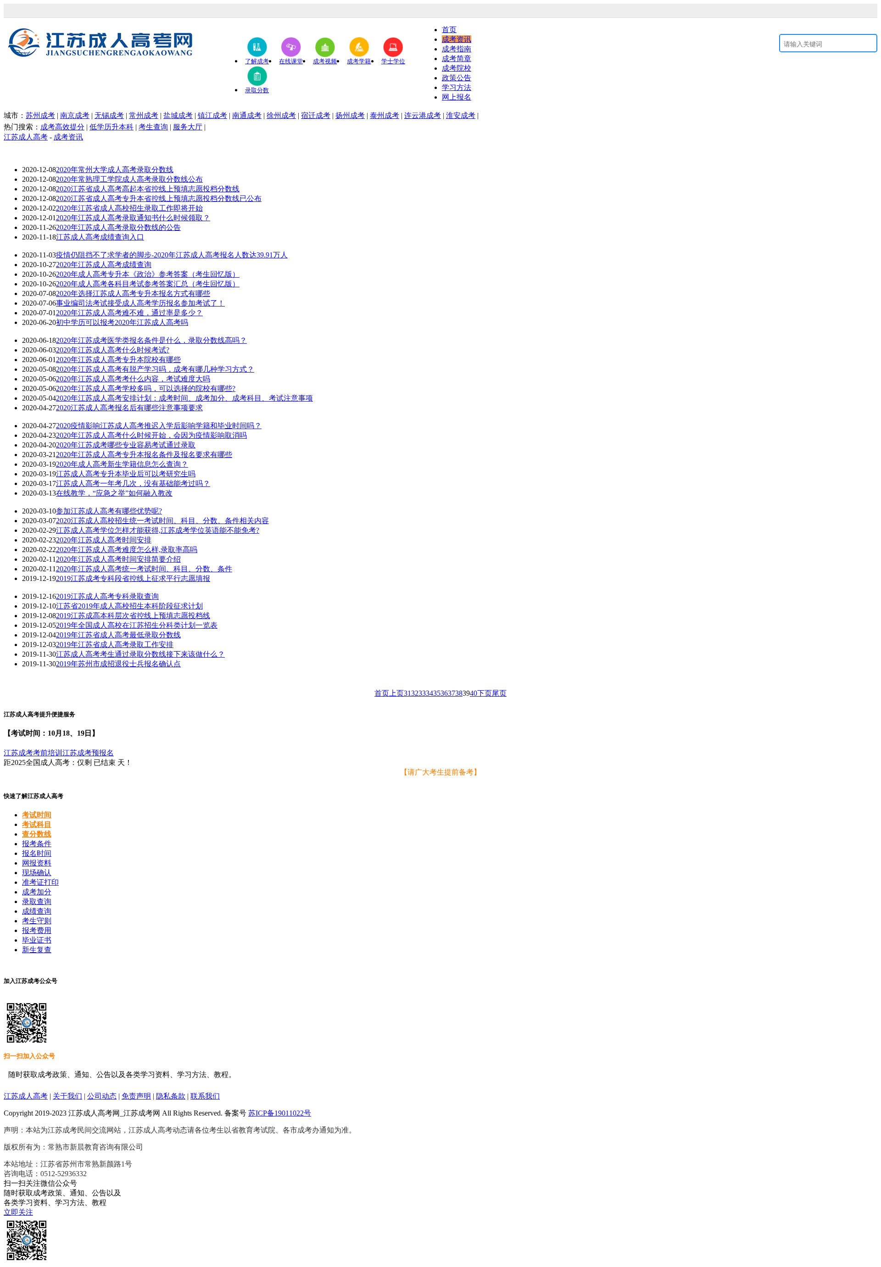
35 (436, 693)
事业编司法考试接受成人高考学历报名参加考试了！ (140, 303)
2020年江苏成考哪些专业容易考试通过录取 (125, 445)
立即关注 (18, 1212)
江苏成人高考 (26, 137)
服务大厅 (187, 127)
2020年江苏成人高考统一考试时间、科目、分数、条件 (144, 569)
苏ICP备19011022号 (279, 1113)
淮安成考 (460, 115)
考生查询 (153, 127)
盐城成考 (178, 115)
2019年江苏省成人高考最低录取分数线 (118, 635)
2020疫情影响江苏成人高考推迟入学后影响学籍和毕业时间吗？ (159, 426)
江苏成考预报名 (88, 753)
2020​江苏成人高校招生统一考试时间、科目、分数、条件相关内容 (162, 521)
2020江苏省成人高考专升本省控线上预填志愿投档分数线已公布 (159, 198)
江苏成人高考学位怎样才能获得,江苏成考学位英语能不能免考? (157, 530)
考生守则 (36, 921)
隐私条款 (170, 1096)
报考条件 (36, 844)
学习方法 (456, 87)
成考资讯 (456, 39)
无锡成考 (109, 115)
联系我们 (205, 1096)
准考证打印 (40, 882)
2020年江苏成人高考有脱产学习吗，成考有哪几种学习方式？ (155, 369)
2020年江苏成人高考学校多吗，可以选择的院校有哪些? (145, 388)
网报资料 (36, 863)
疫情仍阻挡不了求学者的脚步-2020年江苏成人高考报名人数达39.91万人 (172, 255)
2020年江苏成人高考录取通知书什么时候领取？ (133, 218)
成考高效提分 (62, 127)
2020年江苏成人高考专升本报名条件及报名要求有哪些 (144, 454)
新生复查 (36, 950)
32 (414, 693)
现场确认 (36, 872)
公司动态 (102, 1096)
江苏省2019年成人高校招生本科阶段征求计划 (129, 606)
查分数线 (36, 834)
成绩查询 (36, 911)
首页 (449, 29)
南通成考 (247, 115)
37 (451, 693)
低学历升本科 (111, 127)
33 (422, 693)
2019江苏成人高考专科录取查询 (107, 596)
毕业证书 (36, 940)
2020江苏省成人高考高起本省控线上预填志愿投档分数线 (148, 189)
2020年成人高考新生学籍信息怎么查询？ (122, 464)
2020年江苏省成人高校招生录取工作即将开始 (129, 208)
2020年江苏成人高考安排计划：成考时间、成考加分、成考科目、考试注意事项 (184, 398)
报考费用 (36, 930)
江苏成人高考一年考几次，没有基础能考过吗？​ (133, 483)
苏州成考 (40, 115)
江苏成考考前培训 (33, 753)
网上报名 (456, 97)
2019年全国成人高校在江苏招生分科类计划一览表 (136, 625)
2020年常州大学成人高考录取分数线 (114, 169)
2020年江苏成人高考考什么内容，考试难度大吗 (133, 379)
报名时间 (36, 853)
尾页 (499, 693)
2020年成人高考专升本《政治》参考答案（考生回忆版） (148, 274)
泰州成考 (384, 115)
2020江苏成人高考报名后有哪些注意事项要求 (129, 408)
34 (429, 693)
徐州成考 (281, 115)
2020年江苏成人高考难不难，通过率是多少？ (129, 313)
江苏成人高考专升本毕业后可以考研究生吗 (125, 474)
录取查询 (36, 901)
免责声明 (136, 1096)
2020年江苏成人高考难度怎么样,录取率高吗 (126, 549)
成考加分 (36, 892)
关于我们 (67, 1096)
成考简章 (456, 58)
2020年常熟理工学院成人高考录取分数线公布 (129, 179)
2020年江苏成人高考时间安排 (103, 540)
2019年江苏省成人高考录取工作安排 (114, 644)
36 (444, 693)
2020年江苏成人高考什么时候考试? (112, 350)
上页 (396, 693)
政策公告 (456, 78)
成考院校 (456, 68)
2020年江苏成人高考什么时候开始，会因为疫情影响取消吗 (151, 435)
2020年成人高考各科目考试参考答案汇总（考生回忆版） (148, 284)
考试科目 (36, 824)
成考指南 (456, 49)
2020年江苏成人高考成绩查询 (103, 264)
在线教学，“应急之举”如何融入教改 (114, 493)
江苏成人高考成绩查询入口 (100, 237)
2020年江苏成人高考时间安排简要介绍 (118, 559)
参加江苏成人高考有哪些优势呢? (109, 511)
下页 (484, 693)
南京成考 (74, 115)
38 (459, 693)
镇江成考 (212, 115)
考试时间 (36, 815)
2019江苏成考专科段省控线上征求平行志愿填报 (133, 578)
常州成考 (143, 115)
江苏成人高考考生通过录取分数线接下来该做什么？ (140, 654)
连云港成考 (422, 115)
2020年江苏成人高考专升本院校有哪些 (118, 359)
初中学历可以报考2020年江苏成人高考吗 (122, 322)
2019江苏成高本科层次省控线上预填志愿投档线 (133, 616)
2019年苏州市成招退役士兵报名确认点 (118, 664)
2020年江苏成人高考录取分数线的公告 (118, 227)
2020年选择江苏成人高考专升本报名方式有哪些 (133, 293)
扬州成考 (350, 115)
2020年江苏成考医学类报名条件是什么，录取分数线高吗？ (151, 340)
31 (407, 693)
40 (473, 693)
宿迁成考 (315, 115)
